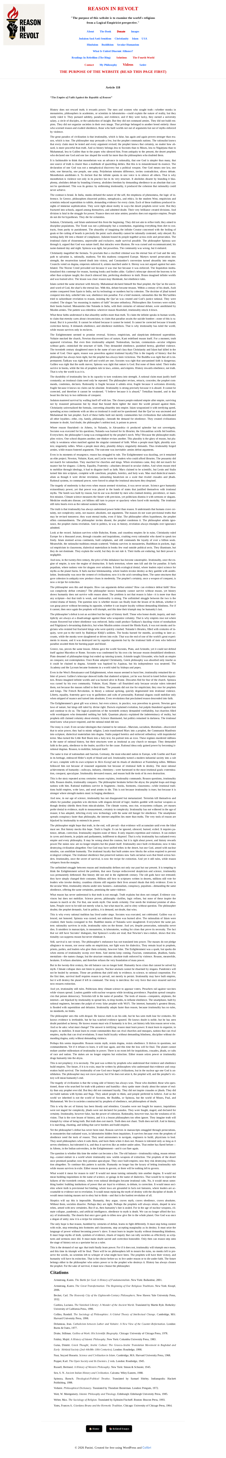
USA (144, 38)
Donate (121, 31)
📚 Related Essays (119, 1428)
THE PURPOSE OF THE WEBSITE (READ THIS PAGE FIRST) (113, 72)
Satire (142, 64)
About (90, 31)
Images (135, 31)
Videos (129, 64)
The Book (105, 31)
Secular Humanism (128, 44)
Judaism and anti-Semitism (95, 38)
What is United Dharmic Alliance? (113, 51)
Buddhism (107, 44)
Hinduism (92, 44)
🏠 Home (94, 1428)
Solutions (122, 57)
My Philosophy (109, 64)
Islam (135, 38)
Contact (89, 64)
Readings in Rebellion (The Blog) (91, 57)
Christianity (122, 38)
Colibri (146, 1447)
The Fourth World (143, 57)
